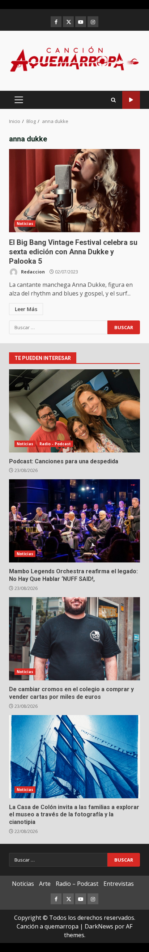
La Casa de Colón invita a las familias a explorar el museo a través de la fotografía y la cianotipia (74, 756)
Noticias (25, 223)
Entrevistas (118, 884)
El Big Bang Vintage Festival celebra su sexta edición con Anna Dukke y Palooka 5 (74, 190)
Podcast (131, 100)
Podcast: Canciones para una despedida (74, 410)
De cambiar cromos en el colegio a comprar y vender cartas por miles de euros (74, 638)
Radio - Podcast (55, 443)
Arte (45, 884)
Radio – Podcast (77, 884)
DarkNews (99, 926)
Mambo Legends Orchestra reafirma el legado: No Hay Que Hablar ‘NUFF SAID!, (74, 520)
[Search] (113, 100)
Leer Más (26, 309)
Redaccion (32, 272)
